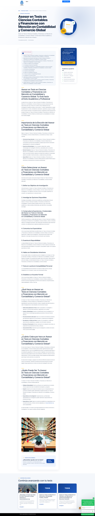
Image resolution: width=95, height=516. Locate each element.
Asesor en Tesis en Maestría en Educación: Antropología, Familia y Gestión (47, 496)
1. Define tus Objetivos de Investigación (31, 63)
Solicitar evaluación (50, 461)
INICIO (27, 1)
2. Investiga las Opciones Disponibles (31, 65)
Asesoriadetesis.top (50, 402)
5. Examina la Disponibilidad (29, 70)
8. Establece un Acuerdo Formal (30, 75)
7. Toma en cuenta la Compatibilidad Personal (32, 73)
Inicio (19, 10)
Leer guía (22, 506)
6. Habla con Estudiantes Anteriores (30, 72)
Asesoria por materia (24, 10)
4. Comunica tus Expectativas (29, 69)
